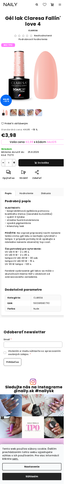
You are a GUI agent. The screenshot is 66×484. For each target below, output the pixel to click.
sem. (15, 459)
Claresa (33, 30)
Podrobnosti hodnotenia (33, 39)
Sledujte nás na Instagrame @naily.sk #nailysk (33, 389)
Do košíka (43, 162)
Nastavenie (31, 466)
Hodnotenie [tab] (26, 193)
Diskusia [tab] (46, 193)
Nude (36, 308)
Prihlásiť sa (12, 362)
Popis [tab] (8, 193)
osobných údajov (18, 354)
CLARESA (38, 297)
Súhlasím (32, 476)
